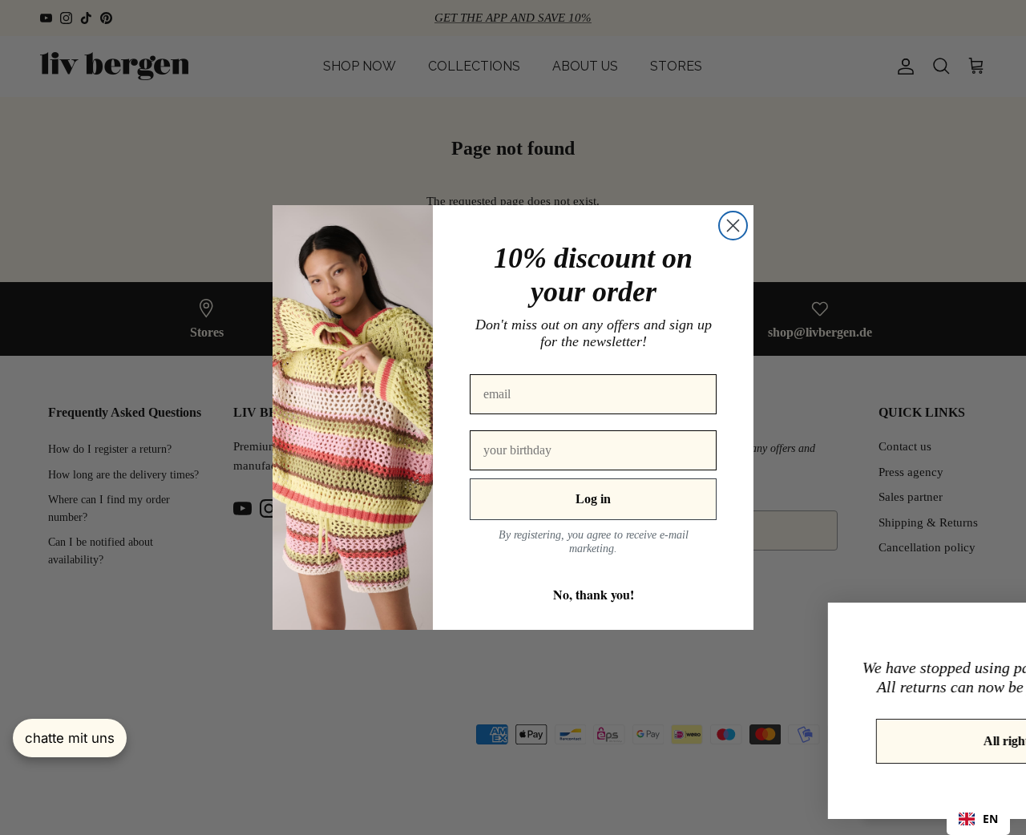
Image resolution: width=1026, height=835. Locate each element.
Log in (593, 499)
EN (990, 818)
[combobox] (978, 819)
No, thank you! (593, 594)
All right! (870, 741)
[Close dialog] (733, 226)
